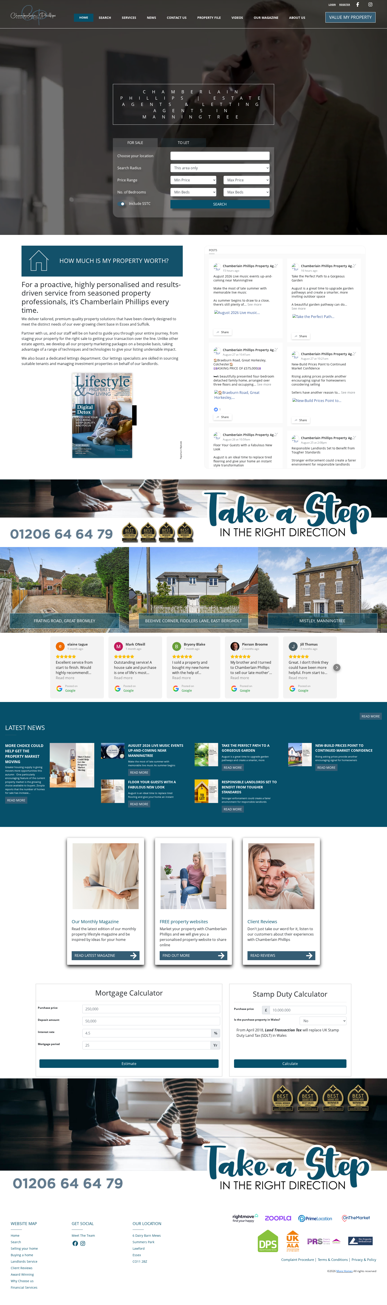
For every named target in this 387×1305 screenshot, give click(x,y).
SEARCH (220, 204)
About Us (297, 17)
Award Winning (22, 1274)
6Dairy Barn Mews (147, 1235)
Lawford (139, 1248)
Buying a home (22, 1255)
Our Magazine (266, 17)
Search (105, 17)
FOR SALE (135, 142)
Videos (237, 17)
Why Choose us (22, 1281)
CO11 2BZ (140, 1261)
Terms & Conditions (333, 1259)
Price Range (127, 180)
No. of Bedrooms (131, 192)
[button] (50, 667)
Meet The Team (83, 1235)
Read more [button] (65, 677)
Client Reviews (21, 1268)
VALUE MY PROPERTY (350, 17)
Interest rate (46, 1032)
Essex (137, 1255)
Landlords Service (24, 1261)
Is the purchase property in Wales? (257, 1020)
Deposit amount (48, 1020)
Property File (209, 17)
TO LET (183, 142)
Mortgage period (49, 1044)
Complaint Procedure (297, 1259)
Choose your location (135, 155)
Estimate (129, 1063)
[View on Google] (60, 646)
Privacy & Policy (364, 1259)
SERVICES (129, 17)
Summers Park (143, 1242)
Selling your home (24, 1248)
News (151, 17)
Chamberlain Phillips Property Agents (251, 266)
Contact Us (177, 17)
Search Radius (129, 167)
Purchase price (48, 1008)
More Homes (344, 1271)
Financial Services (24, 1287)
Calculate (290, 1063)
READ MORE (371, 716)
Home (15, 1235)
